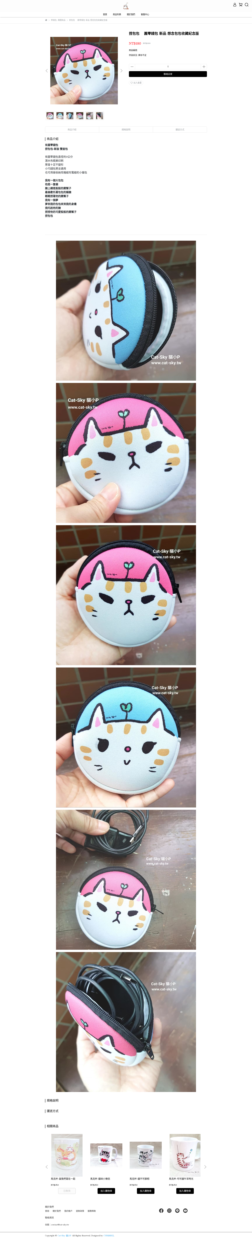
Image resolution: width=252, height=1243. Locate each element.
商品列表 (117, 14)
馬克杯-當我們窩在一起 (63, 1178)
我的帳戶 (68, 1211)
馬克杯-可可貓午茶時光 (181, 1178)
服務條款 (92, 1211)
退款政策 (80, 1211)
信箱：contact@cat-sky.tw (57, 1224)
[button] (121, 70)
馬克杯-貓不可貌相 (139, 1178)
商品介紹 (72, 129)
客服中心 (145, 14)
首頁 (105, 14)
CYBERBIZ (109, 1235)
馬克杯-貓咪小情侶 (100, 1178)
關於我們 (131, 14)
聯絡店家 (168, 74)
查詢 (47, 1211)
